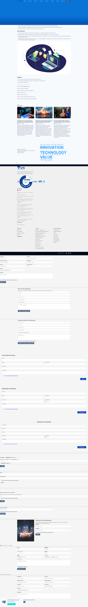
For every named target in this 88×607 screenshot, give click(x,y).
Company (29, 260)
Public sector (56, 237)
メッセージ (19, 559)
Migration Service (39, 234)
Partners (18, 234)
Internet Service (57, 240)
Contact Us (19, 236)
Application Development (40, 233)
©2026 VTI (35, 253)
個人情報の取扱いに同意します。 (6, 463)
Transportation (56, 239)
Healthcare (56, 234)
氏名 (18, 547)
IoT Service (38, 239)
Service (19, 588)
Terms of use (19, 253)
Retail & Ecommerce (57, 231)
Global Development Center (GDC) (42, 231)
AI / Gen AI (38, 242)
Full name (37, 524)
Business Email (3, 476)
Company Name (48, 580)
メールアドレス (20, 551)
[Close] (1, 285)
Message (19, 592)
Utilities (55, 242)
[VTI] (19, 1)
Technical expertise (20, 233)
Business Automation (39, 246)
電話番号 (46, 547)
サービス (46, 555)
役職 (18, 555)
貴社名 (46, 551)
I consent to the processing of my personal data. (10, 480)
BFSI (55, 233)
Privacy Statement (27, 253)
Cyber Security (38, 243)
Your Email (37, 528)
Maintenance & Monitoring (40, 236)
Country (19, 584)
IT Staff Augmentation (40, 248)
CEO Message (19, 231)
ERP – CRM (38, 245)
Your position (29, 264)
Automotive (56, 236)
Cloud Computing (39, 237)
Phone (28, 256)
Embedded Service (39, 240)
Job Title (47, 584)
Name (1, 472)
